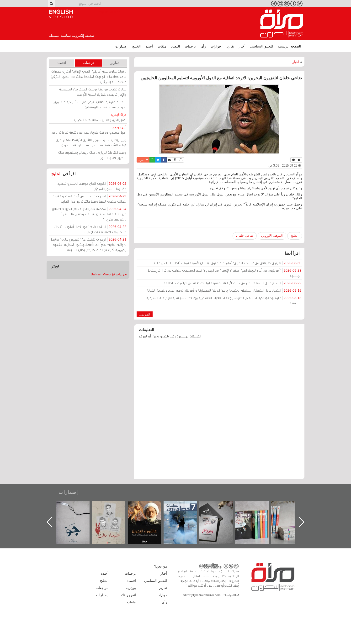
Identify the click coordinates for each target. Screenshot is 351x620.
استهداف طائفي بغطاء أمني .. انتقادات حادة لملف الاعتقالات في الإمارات (90, 229)
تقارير (230, 46)
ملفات (162, 46)
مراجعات (102, 588)
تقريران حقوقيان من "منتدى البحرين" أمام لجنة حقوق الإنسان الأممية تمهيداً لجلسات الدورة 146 (227, 262)
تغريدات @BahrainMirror (109, 274)
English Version (61, 14)
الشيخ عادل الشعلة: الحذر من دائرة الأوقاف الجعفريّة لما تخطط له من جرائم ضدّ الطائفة (232, 282)
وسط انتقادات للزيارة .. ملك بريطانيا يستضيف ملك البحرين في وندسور (92, 155)
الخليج (136, 46)
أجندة (149, 46)
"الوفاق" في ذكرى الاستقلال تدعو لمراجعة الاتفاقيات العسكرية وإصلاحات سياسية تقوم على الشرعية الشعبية (223, 300)
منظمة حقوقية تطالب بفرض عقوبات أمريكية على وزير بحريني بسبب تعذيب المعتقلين (89, 104)
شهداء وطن (149, 506)
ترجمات (190, 46)
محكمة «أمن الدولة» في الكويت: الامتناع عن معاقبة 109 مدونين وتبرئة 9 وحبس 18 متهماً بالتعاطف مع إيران (89, 214)
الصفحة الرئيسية (289, 46)
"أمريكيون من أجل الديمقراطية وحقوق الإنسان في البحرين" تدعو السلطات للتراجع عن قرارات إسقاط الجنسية (224, 273)
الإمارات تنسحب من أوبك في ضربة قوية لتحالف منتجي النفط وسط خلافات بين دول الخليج (89, 199)
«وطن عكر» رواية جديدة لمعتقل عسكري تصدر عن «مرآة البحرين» (256, 514)
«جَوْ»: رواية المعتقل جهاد (113, 509)
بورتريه (131, 588)
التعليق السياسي (261, 46)
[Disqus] (219, 411)
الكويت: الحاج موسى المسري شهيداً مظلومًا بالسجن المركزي (91, 186)
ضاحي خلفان (244, 235)
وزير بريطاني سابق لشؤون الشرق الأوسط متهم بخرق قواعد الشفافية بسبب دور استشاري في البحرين (91, 142)
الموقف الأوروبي (272, 235)
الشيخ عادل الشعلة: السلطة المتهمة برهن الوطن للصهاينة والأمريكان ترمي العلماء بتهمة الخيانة (224, 290)
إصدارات (121, 46)
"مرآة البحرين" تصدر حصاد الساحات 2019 (292, 511)
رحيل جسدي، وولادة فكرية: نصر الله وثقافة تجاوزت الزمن (88, 130)
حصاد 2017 (221, 506)
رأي (203, 46)
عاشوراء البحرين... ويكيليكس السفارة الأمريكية (185, 511)
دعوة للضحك (78, 506)
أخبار (242, 46)
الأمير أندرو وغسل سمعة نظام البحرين (100, 117)
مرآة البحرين (281, 23)
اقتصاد (175, 46)
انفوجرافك (128, 595)
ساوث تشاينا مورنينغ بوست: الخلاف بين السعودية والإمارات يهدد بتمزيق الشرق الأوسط (92, 92)
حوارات (216, 46)
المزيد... (144, 314)
